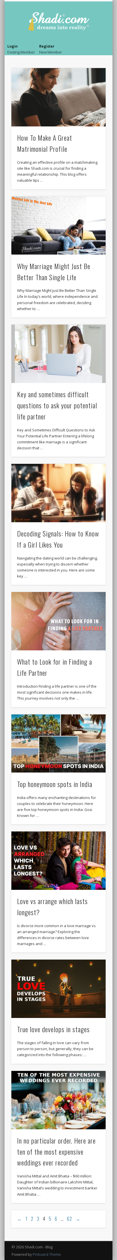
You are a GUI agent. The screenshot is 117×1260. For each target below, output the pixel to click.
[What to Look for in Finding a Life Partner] (58, 621)
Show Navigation (102, 50)
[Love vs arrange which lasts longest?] (58, 860)
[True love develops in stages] (58, 989)
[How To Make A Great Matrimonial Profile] (58, 97)
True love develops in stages (53, 1029)
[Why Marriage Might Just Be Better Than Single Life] (58, 225)
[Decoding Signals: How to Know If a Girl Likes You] (58, 493)
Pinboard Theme (47, 1254)
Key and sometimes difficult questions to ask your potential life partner (57, 405)
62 (69, 1218)
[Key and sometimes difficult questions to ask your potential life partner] (58, 354)
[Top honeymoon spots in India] (58, 743)
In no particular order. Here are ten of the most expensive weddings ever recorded (56, 1151)
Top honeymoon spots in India (54, 784)
